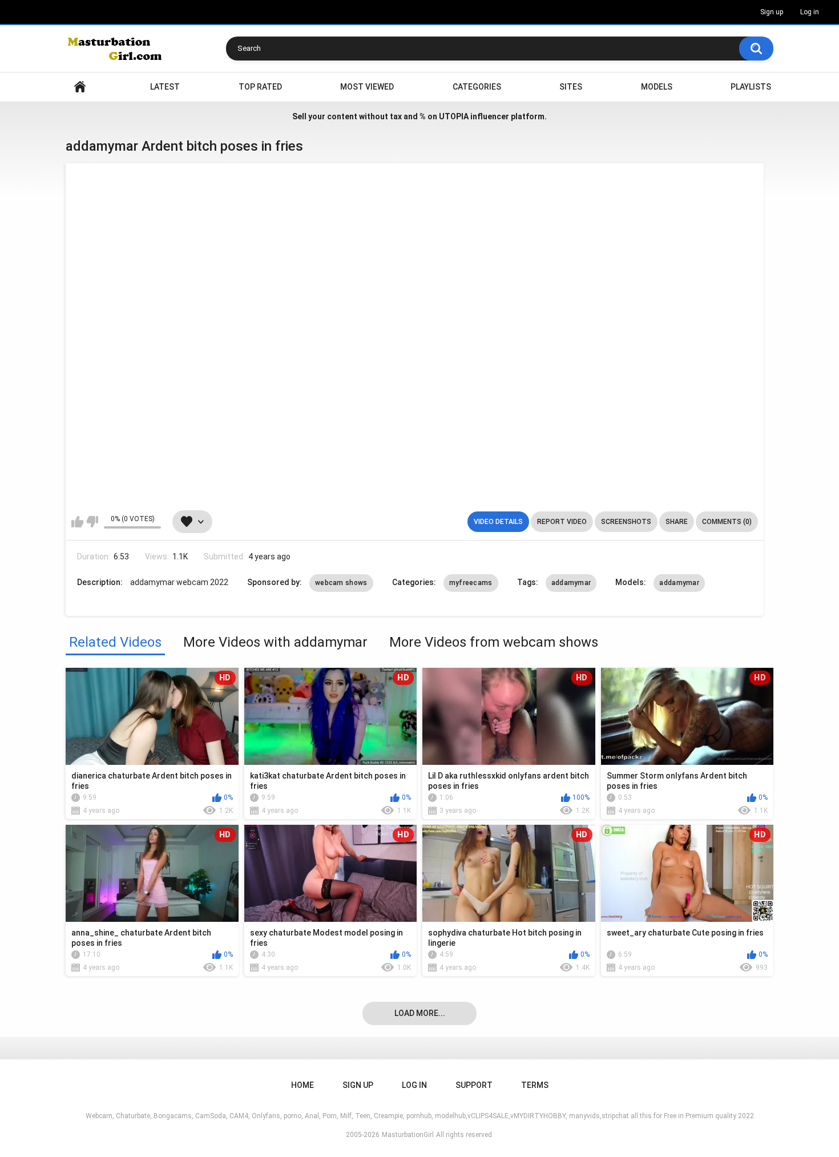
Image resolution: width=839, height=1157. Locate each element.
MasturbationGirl (408, 1135)
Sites (570, 86)
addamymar (571, 583)
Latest (165, 86)
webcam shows (341, 583)
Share (676, 522)
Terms (534, 1085)
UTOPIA (454, 116)
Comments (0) (727, 522)
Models (656, 86)
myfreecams (471, 583)
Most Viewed (367, 86)
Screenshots (626, 522)
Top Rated (260, 86)
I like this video (77, 521)
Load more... (419, 1013)
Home (80, 87)
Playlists (751, 86)
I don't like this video (92, 521)
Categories (477, 86)
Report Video (562, 522)
